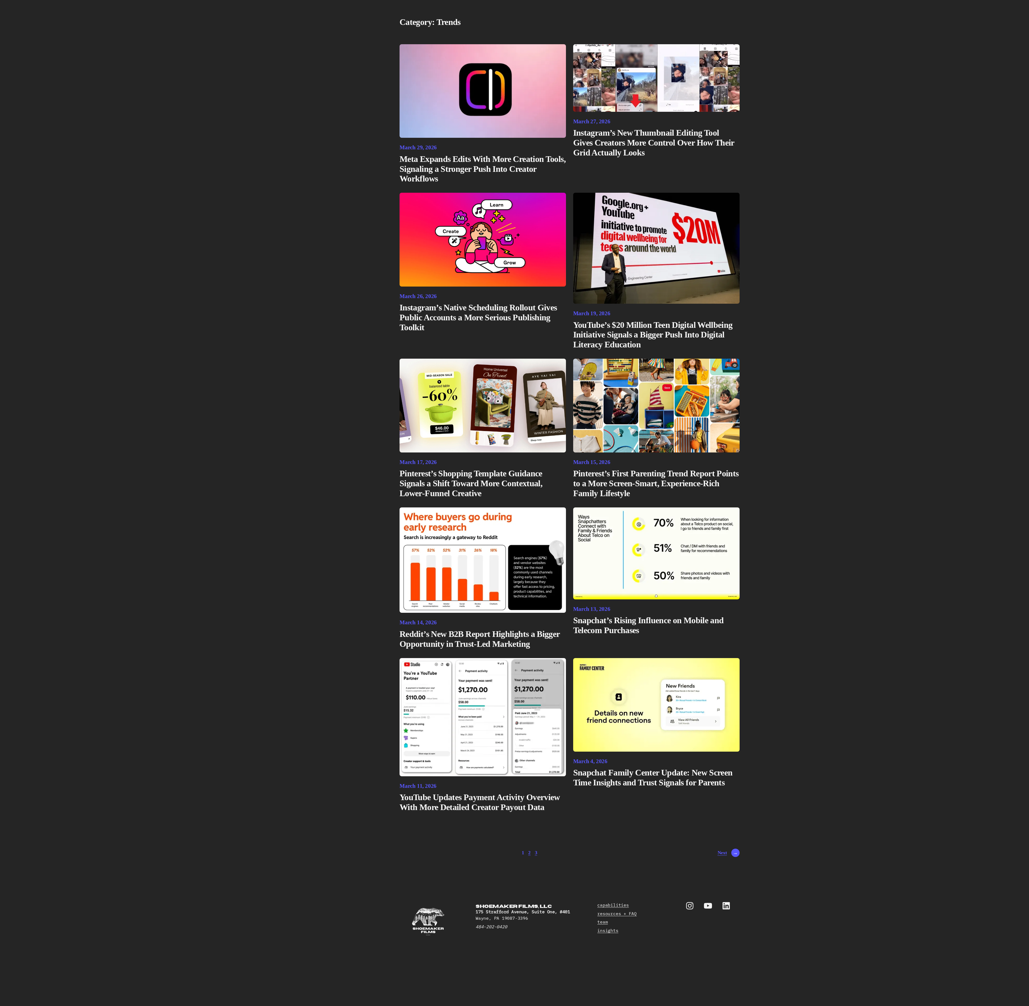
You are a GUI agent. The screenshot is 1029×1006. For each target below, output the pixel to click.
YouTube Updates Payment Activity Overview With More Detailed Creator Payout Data (480, 802)
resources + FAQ (617, 913)
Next (728, 852)
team (602, 922)
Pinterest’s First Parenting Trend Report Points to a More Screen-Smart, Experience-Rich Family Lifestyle (656, 483)
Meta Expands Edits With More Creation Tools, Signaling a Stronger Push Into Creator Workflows (483, 169)
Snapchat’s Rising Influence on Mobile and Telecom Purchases (648, 625)
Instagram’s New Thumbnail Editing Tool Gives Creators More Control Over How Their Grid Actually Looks (653, 142)
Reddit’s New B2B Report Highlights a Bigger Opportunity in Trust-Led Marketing (480, 639)
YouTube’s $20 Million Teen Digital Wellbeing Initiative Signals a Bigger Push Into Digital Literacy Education (653, 335)
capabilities (613, 905)
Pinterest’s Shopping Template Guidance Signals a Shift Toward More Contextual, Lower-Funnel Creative (471, 483)
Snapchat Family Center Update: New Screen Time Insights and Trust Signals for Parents (653, 777)
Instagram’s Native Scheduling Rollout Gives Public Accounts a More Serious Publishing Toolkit (478, 317)
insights (607, 930)
